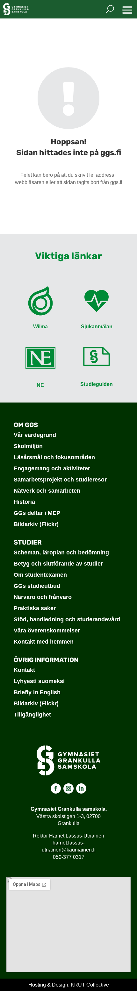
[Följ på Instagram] (68, 788)
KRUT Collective (90, 984)
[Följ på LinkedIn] (81, 788)
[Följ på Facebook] (56, 788)
